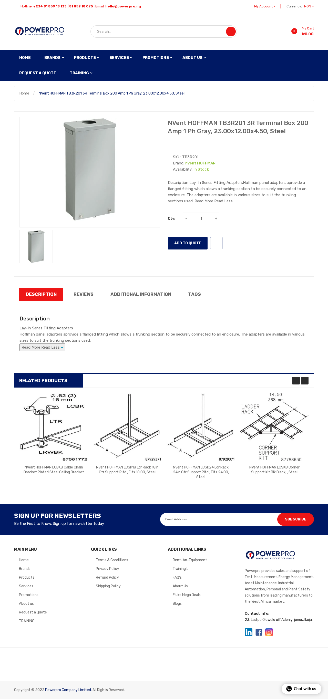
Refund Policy (107, 577)
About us (26, 603)
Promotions (28, 595)
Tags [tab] (194, 294)
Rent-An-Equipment (190, 560)
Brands (24, 569)
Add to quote (187, 243)
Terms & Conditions (112, 560)
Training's (180, 569)
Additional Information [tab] (140, 294)
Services (26, 586)
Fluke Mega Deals (187, 595)
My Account (263, 6)
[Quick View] (53, 427)
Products (26, 577)
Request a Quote (33, 612)
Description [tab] (41, 294)
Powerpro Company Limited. (68, 690)
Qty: (171, 218)
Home (24, 93)
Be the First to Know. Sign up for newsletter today (59, 523)
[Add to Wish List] (277, 28)
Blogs (177, 603)
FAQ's (177, 577)
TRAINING (27, 621)
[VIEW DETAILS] (73, 475)
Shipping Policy (108, 586)
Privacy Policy (107, 569)
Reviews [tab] (84, 294)
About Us (180, 586)
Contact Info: (257, 613)
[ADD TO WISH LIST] (216, 243)
